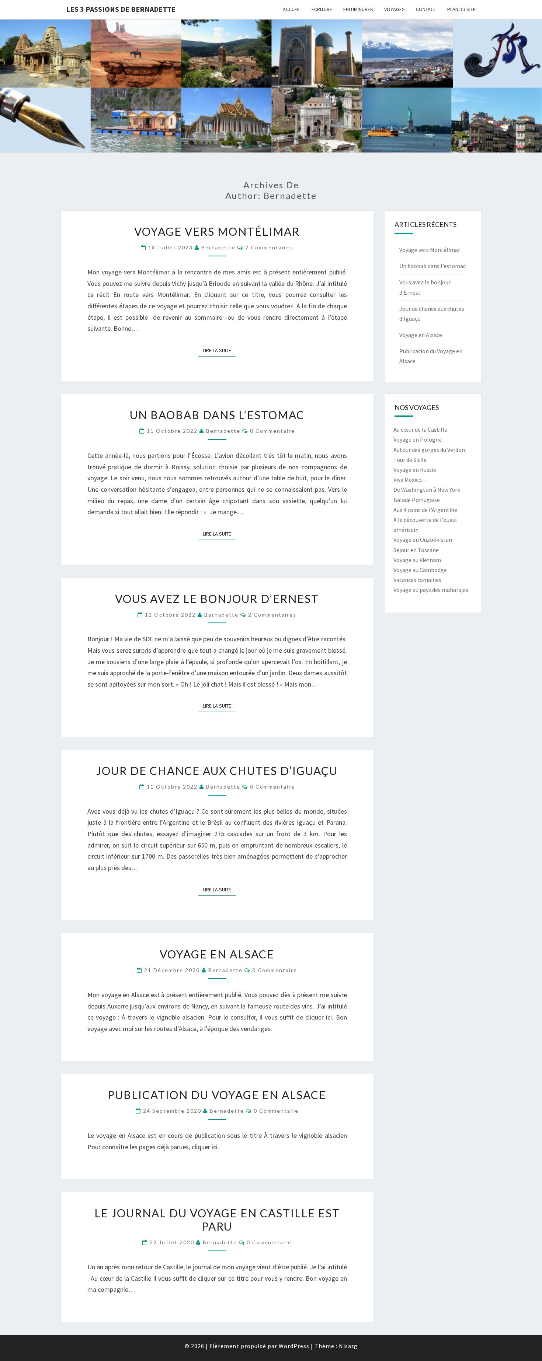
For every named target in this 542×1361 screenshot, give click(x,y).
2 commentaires (269, 247)
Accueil (291, 9)
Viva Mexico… (410, 479)
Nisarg (348, 1346)
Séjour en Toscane (416, 550)
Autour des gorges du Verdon (429, 449)
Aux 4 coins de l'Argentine (425, 509)
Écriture (322, 9)
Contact (426, 9)
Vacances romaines (417, 579)
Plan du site (461, 9)
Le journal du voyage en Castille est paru (217, 1219)
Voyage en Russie (414, 469)
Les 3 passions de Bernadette (121, 9)
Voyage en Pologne (417, 439)
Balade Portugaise (416, 500)
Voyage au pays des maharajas (430, 589)
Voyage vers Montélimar (217, 231)
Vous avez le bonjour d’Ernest (217, 598)
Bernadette (218, 247)
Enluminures (358, 9)
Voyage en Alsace (217, 954)
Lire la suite (219, 350)
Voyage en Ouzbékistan (422, 539)
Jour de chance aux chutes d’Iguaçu (217, 770)
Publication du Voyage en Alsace (217, 1094)
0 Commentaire (272, 431)
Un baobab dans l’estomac (217, 414)
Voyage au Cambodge (420, 569)
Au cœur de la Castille (420, 429)
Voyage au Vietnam (417, 560)
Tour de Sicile (410, 459)
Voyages (394, 9)
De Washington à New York (426, 489)
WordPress (294, 1346)
